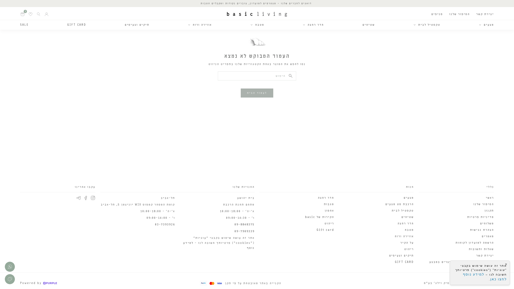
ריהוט (409, 249)
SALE (24, 25)
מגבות (329, 204)
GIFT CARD (76, 25)
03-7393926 (165, 224)
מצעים (489, 25)
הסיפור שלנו (459, 14)
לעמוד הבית (257, 93)
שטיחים (368, 25)
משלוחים (487, 223)
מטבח (259, 25)
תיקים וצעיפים (137, 25)
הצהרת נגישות (482, 230)
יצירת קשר (485, 14)
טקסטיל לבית (429, 25)
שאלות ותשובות (481, 249)
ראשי (490, 198)
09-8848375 (245, 224)
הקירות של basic (319, 217)
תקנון (489, 211)
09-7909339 (245, 231)
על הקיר (407, 243)
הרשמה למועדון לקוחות (475, 243)
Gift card (325, 230)
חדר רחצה (316, 25)
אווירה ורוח (202, 25)
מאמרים (488, 236)
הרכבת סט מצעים (399, 204)
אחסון (329, 211)
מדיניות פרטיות (480, 217)
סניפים (437, 14)
